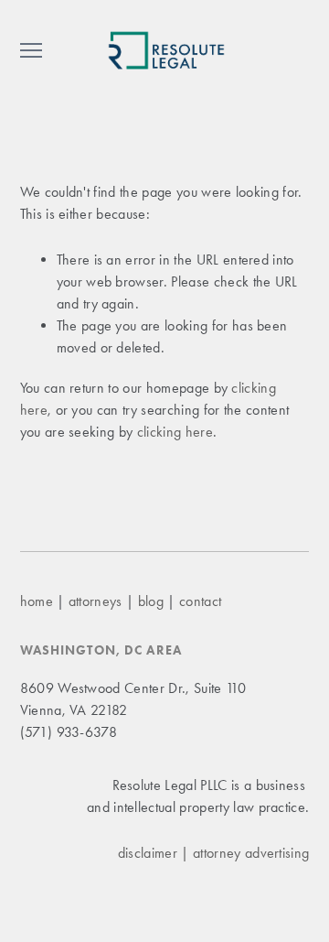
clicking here (175, 431)
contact (200, 601)
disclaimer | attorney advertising (214, 852)
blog (151, 601)
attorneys (95, 601)
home (36, 601)
